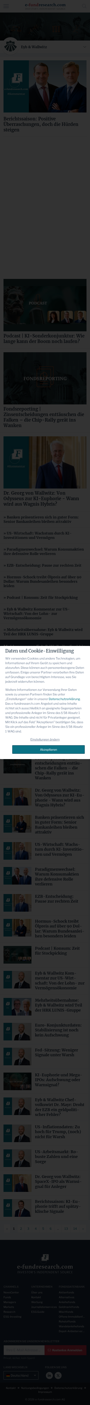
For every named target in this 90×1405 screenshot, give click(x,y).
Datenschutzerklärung (64, 699)
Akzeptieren (48, 749)
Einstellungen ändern (45, 739)
